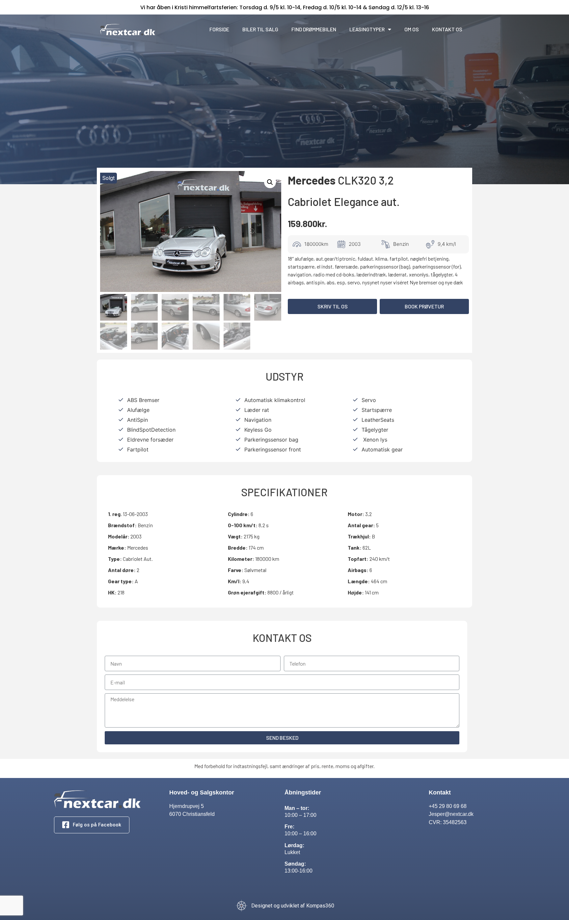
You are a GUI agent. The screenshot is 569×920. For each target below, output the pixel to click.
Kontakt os (447, 29)
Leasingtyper (367, 29)
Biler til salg (260, 29)
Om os (411, 29)
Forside (219, 29)
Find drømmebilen (313, 29)
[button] (332, 306)
